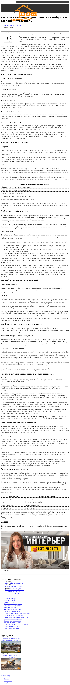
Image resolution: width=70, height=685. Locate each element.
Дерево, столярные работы (12, 623)
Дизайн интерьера (10, 608)
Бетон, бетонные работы (12, 626)
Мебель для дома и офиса (12, 25)
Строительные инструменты (13, 604)
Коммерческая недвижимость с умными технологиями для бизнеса (11, 639)
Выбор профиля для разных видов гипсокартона (14, 584)
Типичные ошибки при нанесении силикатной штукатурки (14, 587)
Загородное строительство (12, 609)
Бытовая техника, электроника (13, 615)
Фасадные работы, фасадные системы (16, 617)
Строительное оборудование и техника (16, 625)
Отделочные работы (10, 600)
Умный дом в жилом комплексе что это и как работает (11, 656)
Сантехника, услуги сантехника (13, 611)
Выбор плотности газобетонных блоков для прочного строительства (14, 591)
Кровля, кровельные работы (13, 619)
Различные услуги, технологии (13, 628)
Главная (6, 32)
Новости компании (10, 598)
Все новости (8, 42)
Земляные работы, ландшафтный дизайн (17, 613)
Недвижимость (9, 602)
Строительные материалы (12, 606)
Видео (6, 683)
